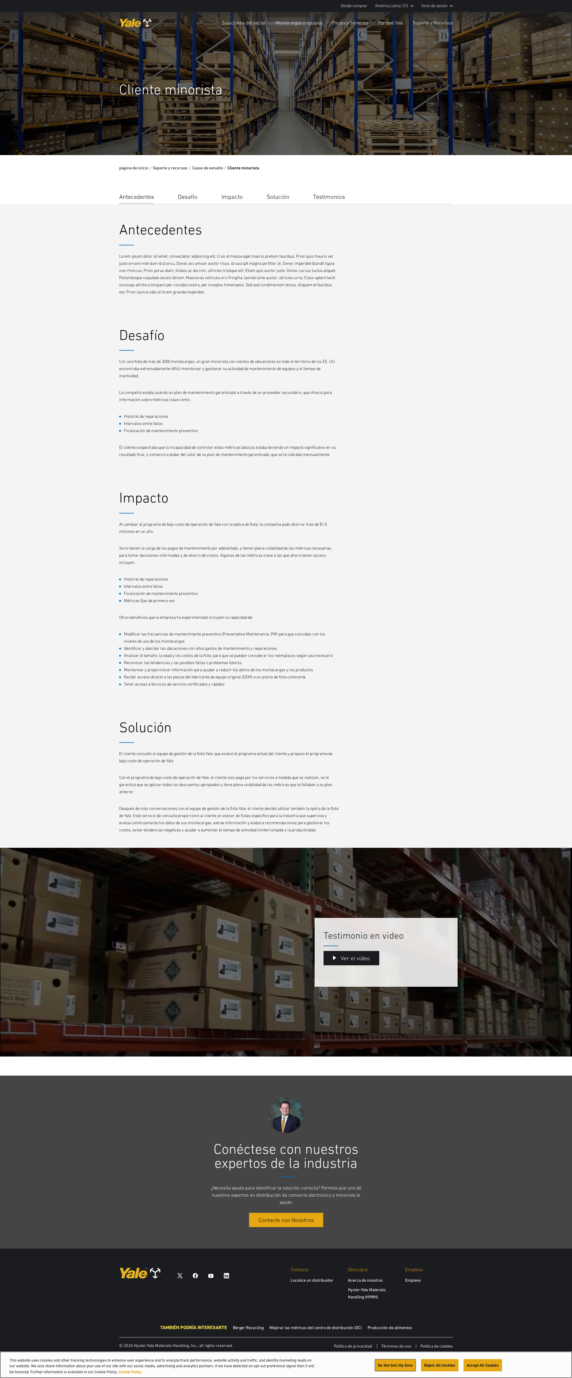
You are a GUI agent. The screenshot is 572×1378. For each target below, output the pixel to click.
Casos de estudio (207, 168)
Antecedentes (136, 196)
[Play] (553, 136)
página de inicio (133, 168)
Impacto (232, 196)
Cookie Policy (130, 1372)
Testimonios (329, 196)
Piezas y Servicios (350, 22)
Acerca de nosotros (365, 1280)
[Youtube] (210, 1275)
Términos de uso (396, 1346)
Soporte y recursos (170, 168)
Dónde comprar (354, 6)
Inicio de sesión (434, 6)
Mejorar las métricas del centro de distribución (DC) (316, 1327)
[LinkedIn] (226, 1275)
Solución (278, 196)
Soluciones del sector (244, 22)
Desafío (188, 196)
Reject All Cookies (439, 1365)
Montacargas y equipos (299, 22)
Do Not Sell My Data (395, 1365)
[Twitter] (180, 1275)
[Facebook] (195, 1275)
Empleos (413, 1280)
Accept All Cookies (483, 1365)
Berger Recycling (248, 1327)
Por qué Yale (390, 22)
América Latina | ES (391, 6)
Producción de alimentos (390, 1327)
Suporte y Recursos (433, 22)
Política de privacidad (353, 1346)
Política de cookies (436, 1346)
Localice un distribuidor (312, 1280)
